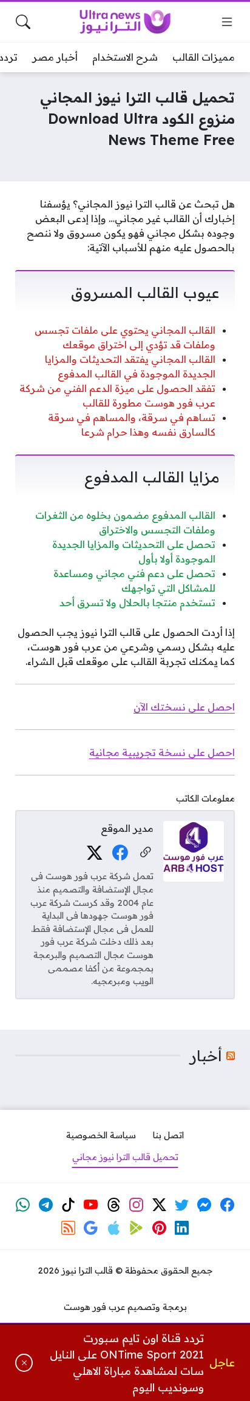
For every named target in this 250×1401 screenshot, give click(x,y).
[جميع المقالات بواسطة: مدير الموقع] (193, 850)
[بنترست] (159, 1228)
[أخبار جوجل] (91, 1228)
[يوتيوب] (91, 1205)
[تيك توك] (68, 1205)
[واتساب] (23, 1205)
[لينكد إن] (182, 1228)
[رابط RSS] (68, 1228)
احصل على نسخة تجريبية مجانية (162, 752)
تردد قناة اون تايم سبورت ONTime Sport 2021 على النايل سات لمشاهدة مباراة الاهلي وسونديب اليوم (127, 1362)
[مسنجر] (204, 1205)
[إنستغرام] (136, 1205)
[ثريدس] (113, 1205)
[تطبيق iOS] (113, 1228)
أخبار (206, 1056)
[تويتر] (182, 1205)
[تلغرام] (45, 1205)
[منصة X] (95, 852)
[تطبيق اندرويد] (136, 1228)
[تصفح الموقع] (227, 21)
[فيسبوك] (120, 852)
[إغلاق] (24, 1363)
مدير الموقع (127, 828)
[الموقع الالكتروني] (146, 852)
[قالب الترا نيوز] (125, 22)
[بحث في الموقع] (23, 21)
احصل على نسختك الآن (184, 707)
